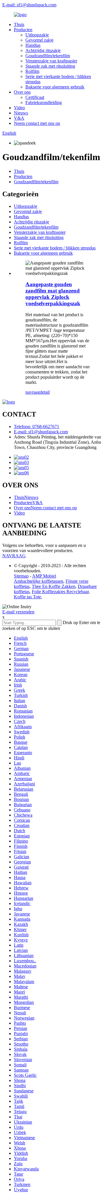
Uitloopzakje (37, 34)
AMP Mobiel (44, 575)
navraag (32, 392)
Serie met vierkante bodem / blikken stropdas (55, 247)
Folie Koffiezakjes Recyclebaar (60, 591)
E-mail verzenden (18, 611)
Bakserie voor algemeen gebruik (54, 86)
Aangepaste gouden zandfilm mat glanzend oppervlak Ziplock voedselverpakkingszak (52, 293)
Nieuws (21, 112)
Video (19, 107)
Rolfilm (32, 71)
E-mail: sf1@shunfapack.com (29, 4)
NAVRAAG (14, 555)
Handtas (32, 45)
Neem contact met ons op (37, 123)
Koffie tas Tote (27, 596)
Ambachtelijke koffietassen (38, 581)
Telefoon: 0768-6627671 (36, 426)
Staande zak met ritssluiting (50, 66)
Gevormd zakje (39, 40)
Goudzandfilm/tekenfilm (47, 55)
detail (45, 392)
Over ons (22, 92)
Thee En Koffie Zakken (53, 586)
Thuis (19, 24)
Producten (23, 29)
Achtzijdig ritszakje (43, 50)
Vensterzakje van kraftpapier (51, 60)
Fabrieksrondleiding (43, 102)
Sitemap (21, 575)
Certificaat (34, 97)
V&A (19, 118)
